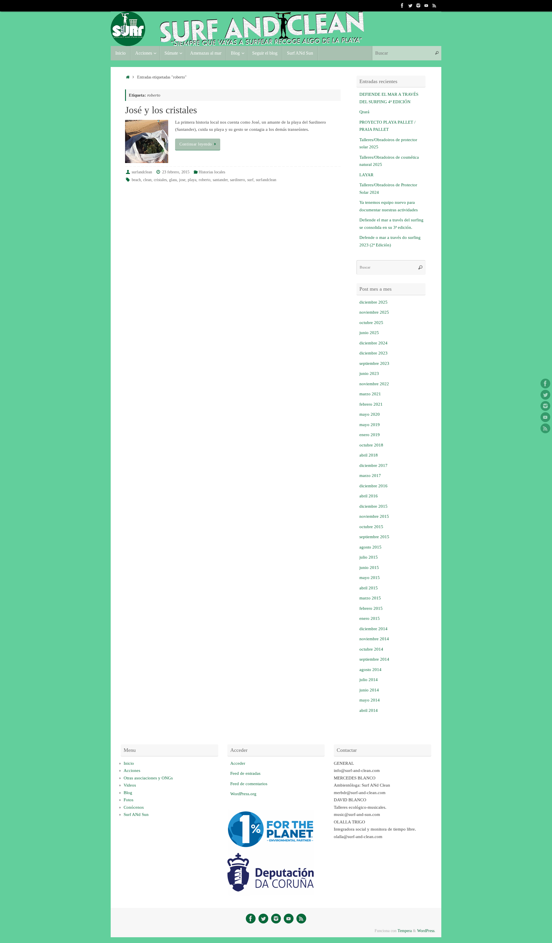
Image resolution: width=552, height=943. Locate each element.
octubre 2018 (371, 445)
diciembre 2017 (373, 465)
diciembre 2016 (373, 486)
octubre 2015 (371, 526)
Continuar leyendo (195, 144)
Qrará (364, 112)
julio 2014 (368, 679)
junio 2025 (369, 332)
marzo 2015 (370, 598)
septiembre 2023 (374, 363)
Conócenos (134, 807)
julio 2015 (368, 557)
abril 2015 (368, 588)
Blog (128, 792)
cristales (160, 180)
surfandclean (142, 172)
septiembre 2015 (374, 536)
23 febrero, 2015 (175, 172)
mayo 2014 (369, 700)
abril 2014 (368, 710)
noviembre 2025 (374, 312)
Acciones (132, 770)
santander (220, 180)
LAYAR (366, 174)
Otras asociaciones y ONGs (148, 778)
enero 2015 (369, 618)
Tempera (405, 931)
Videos (130, 785)
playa (192, 180)
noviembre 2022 (374, 384)
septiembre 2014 (374, 659)
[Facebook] (402, 5)
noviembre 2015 (374, 516)
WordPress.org (243, 793)
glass (173, 180)
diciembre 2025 (373, 302)
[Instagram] (418, 5)
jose (182, 180)
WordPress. (426, 931)
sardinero (237, 180)
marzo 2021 (370, 394)
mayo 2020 (369, 414)
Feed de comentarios (248, 783)
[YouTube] (426, 5)
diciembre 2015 (373, 506)
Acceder (237, 763)
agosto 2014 (370, 669)
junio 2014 (369, 690)
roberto (204, 180)
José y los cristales (161, 110)
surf (250, 180)
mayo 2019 (369, 424)
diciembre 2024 (373, 343)
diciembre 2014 (373, 628)
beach (136, 180)
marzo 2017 (370, 475)
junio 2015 (369, 567)
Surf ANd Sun (136, 814)
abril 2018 (368, 455)
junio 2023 (369, 373)
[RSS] (434, 5)
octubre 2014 (371, 649)
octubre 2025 (371, 322)
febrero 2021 (371, 404)
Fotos (128, 800)
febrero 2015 (371, 608)
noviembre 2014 (374, 639)
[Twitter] (410, 5)
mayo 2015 (369, 577)
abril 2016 (368, 496)
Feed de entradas (245, 773)
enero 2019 (369, 434)
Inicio (129, 763)
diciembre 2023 (373, 353)
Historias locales (212, 172)
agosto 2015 (370, 547)
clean (147, 180)
